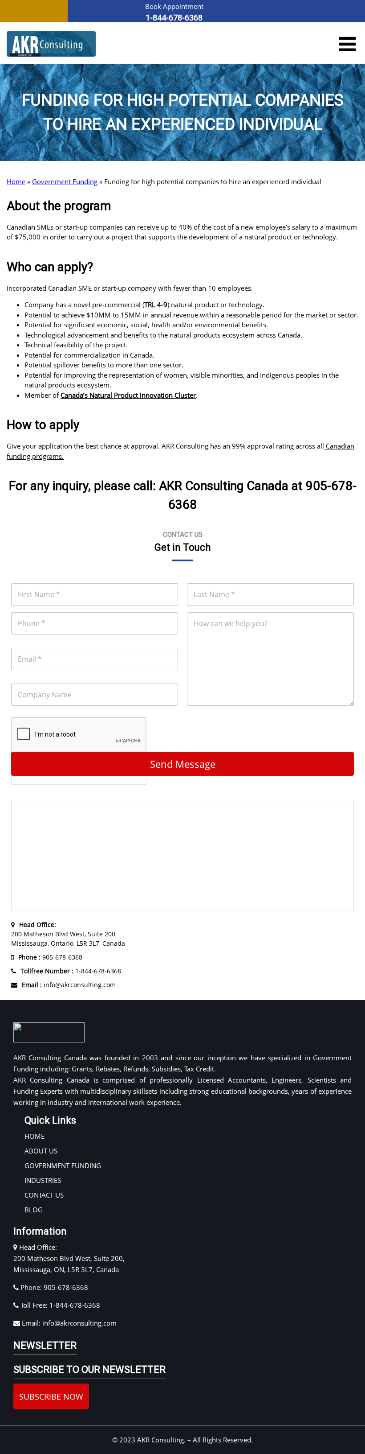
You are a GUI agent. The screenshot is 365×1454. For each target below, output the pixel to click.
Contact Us (44, 1194)
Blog (33, 1209)
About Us (40, 1150)
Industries (42, 1180)
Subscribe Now (51, 1396)
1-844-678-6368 (70, 971)
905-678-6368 (50, 957)
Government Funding (64, 181)
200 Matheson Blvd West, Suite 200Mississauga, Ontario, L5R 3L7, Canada (68, 933)
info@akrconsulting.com (69, 984)
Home (16, 181)
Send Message (182, 763)
